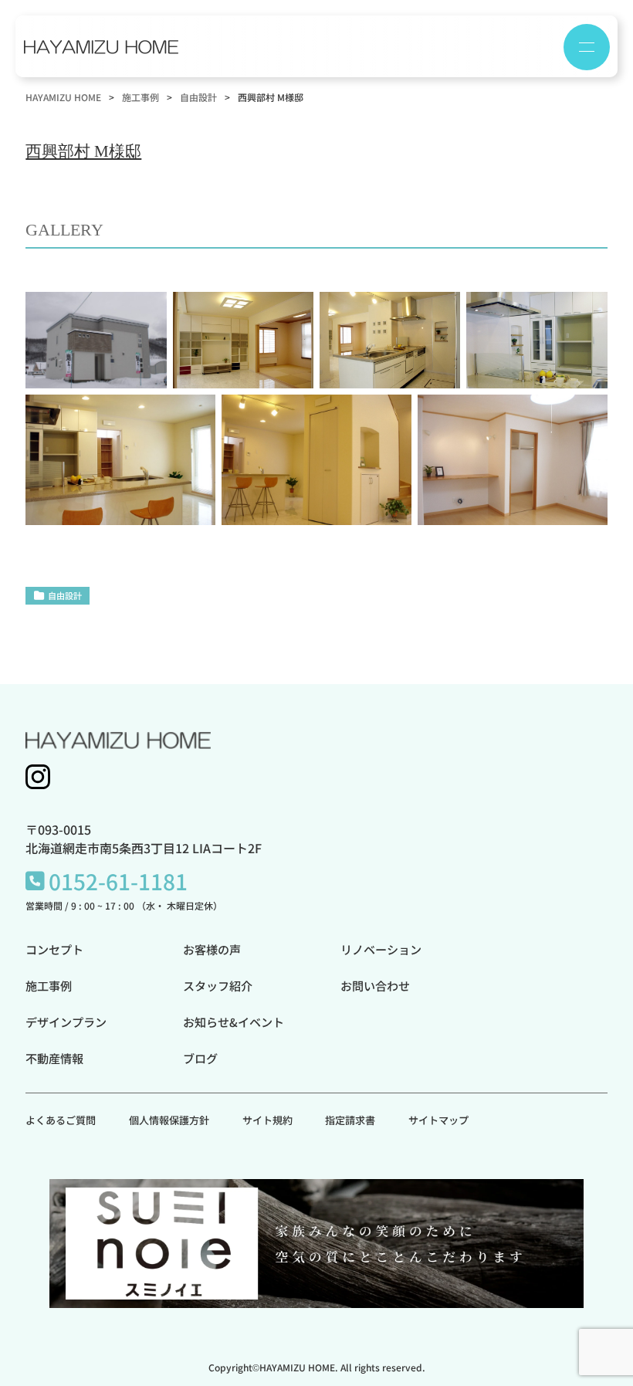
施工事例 (48, 985)
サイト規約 (267, 1120)
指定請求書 (350, 1120)
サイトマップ (438, 1120)
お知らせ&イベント (233, 1021)
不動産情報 (54, 1057)
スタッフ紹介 (217, 985)
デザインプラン (66, 1021)
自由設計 (65, 595)
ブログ (200, 1057)
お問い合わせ (375, 985)
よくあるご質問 (60, 1120)
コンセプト (54, 948)
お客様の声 (212, 948)
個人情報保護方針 (169, 1120)
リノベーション (380, 948)
